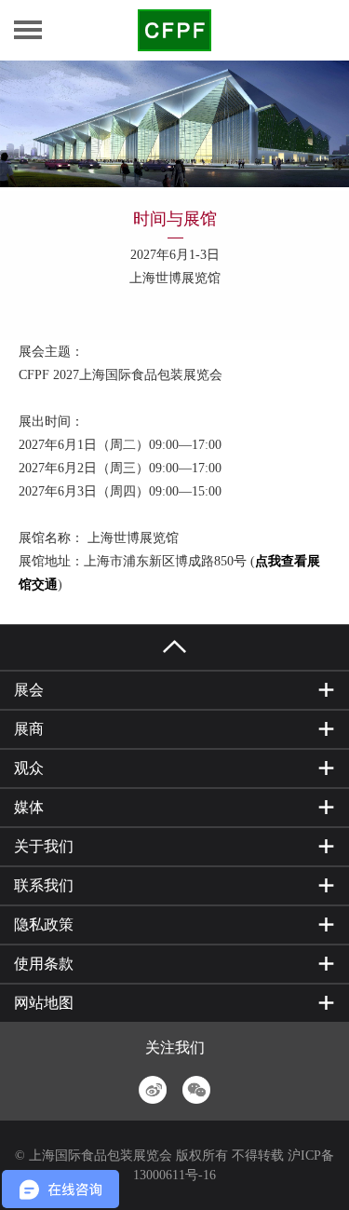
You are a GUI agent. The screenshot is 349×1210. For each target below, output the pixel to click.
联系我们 (44, 885)
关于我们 (44, 846)
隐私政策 (44, 924)
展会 (29, 690)
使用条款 (44, 964)
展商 (29, 729)
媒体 (29, 807)
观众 (29, 768)
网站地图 (44, 1003)
